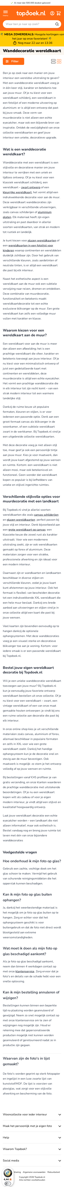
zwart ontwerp (30, 187)
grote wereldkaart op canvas (27, 530)
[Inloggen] (52, 13)
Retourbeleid (53, 1172)
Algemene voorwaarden (34, 1172)
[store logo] (31, 13)
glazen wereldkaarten (41, 241)
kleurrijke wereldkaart (17, 192)
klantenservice (24, 971)
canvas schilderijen (46, 515)
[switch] (8, 1184)
